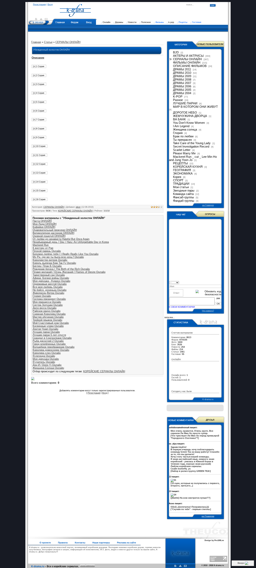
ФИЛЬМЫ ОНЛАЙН (186, 62)
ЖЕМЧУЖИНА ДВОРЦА (190, 116)
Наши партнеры (101, 542)
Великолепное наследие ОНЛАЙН (53, 233)
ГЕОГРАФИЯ (182, 170)
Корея (177, 177)
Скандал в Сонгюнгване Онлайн (52, 337)
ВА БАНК (179, 119)
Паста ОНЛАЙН (42, 221)
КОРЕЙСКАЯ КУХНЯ (188, 166)
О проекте (45, 542)
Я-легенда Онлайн (44, 355)
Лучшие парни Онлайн (46, 331)
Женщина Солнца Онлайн (48, 367)
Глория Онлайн (42, 295)
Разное (178, 100)
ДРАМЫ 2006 (182, 86)
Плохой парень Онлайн (47, 251)
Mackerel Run (41, 245)
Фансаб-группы (183, 197)
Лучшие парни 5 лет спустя (49, 334)
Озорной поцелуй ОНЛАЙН (49, 236)
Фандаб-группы (183, 200)
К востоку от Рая (43, 248)
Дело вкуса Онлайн (44, 307)
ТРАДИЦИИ (181, 183)
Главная (60, 22)
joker (78, 207)
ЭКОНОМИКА (183, 173)
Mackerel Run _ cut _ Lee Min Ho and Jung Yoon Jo (193, 158)
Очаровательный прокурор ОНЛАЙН (55, 230)
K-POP (177, 96)
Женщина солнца (185, 129)
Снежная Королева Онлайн (49, 313)
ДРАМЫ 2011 (182, 69)
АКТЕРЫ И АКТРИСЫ (188, 55)
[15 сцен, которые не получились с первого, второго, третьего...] (195, 484)
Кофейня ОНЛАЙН (44, 227)
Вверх (241, 563)
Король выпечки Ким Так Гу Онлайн (54, 263)
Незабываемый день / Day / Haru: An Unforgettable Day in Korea (71, 242)
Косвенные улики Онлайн (48, 325)
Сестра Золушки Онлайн (48, 304)
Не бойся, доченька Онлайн (49, 289)
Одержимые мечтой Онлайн (50, 284)
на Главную (208, 205)
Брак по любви (183, 136)
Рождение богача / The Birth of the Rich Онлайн (61, 269)
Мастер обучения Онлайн (48, 316)
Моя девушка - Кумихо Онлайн (51, 281)
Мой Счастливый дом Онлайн (51, 322)
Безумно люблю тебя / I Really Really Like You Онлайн (65, 254)
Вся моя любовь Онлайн (48, 286)
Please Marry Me (184, 153)
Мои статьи (181, 187)
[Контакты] (46, 19)
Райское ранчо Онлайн (46, 310)
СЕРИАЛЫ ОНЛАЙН (67, 42)
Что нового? (208, 310)
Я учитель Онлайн (44, 361)
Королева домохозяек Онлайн (51, 349)
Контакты (80, 542)
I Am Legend (181, 126)
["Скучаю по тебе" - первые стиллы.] (191, 508)
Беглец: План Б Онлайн (47, 266)
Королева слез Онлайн (47, 352)
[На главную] (75, 15)
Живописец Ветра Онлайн (48, 292)
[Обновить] (220, 282)
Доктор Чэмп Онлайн (45, 328)
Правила (63, 542)
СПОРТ (178, 180)
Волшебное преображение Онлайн (53, 346)
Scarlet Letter (181, 150)
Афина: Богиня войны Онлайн (51, 278)
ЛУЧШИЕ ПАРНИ (185, 103)
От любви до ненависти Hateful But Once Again (61, 239)
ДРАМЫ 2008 (182, 79)
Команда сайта (183, 194)
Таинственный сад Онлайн (49, 275)
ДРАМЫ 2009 (182, 76)
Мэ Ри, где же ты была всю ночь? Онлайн (58, 257)
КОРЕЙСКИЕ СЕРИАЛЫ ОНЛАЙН (75, 211)
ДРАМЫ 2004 (182, 93)
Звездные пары (183, 190)
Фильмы (159, 22)
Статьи (48, 42)
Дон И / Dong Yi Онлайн (47, 364)
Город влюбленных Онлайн (49, 343)
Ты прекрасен (182, 139)
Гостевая (196, 22)
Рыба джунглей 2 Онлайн (48, 340)
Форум (74, 22)
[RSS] (41, 19)
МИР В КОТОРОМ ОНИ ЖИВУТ (195, 106)
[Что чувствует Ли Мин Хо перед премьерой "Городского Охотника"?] (195, 434)
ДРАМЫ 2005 (182, 89)
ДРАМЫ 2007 (182, 83)
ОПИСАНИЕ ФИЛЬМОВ (190, 66)
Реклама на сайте (126, 542)
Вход (50, 4)
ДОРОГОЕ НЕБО (185, 112)
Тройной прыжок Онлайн (47, 319)
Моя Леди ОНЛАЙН (44, 224)
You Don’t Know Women (189, 122)
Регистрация (39, 4)
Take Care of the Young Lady (192, 143)
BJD (176, 52)
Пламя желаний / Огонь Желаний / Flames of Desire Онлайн (69, 272)
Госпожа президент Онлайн (49, 298)
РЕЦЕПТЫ (180, 163)
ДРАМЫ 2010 (182, 72)
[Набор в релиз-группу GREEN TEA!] (195, 459)
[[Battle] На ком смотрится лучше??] (190, 498)
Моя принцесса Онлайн (47, 301)
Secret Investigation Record (191, 146)
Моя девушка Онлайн (46, 358)
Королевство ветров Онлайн (50, 260)
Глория (178, 133)
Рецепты (183, 22)
